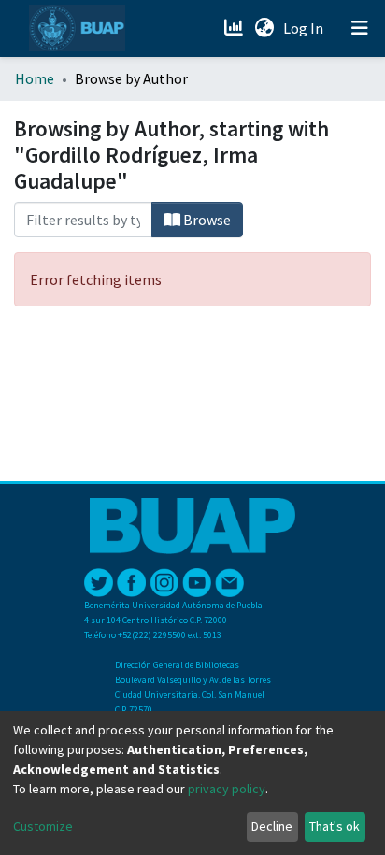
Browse (205, 219)
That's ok (334, 826)
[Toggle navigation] (360, 28)
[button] (264, 28)
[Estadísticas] (235, 28)
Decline (271, 826)
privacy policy (226, 788)
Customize (43, 826)
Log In (305, 28)
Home (34, 78)
